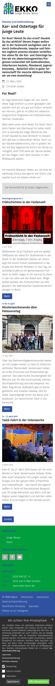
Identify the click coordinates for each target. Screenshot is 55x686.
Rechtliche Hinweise (10, 661)
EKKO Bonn (8, 571)
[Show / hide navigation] (49, 4)
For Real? (9, 93)
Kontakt (7, 565)
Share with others (14, 550)
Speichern (13, 681)
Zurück (8, 519)
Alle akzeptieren (38, 681)
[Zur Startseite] (20, 8)
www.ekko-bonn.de (24, 585)
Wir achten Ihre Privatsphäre (27, 620)
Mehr (7, 296)
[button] (5, 557)
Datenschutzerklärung (11, 658)
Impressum (6, 655)
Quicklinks (9, 531)
